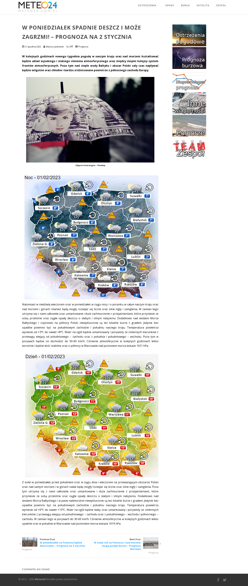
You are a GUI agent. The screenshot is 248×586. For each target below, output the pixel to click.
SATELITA (203, 5)
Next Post (117, 544)
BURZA (185, 5)
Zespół (221, 5)
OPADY (169, 5)
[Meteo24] (38, 12)
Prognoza (83, 46)
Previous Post (62, 542)
